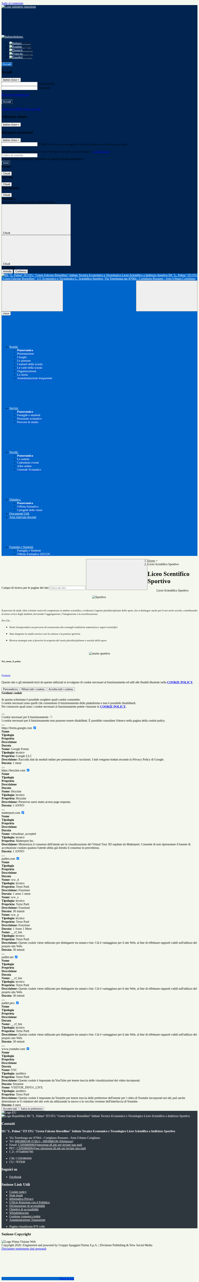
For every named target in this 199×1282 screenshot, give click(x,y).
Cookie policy (18, 1191)
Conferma (20, 271)
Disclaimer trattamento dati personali (24, 1248)
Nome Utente (46, 83)
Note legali (16, 1195)
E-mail (42, 144)
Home (151, 560)
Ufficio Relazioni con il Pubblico (29, 1202)
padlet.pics (8, 1003)
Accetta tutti (61, 689)
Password (44, 87)
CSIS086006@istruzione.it (50, 1144)
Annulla (7, 271)
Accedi (7, 64)
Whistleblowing (19, 1213)
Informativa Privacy (21, 1199)
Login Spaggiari (101, 151)
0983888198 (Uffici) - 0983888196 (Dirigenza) (44, 1141)
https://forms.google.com (17, 728)
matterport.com (11, 812)
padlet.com (9, 858)
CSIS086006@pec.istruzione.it (51, 1148)
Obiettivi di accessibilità (23, 1209)
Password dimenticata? (16, 94)
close (6, 313)
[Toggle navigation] (32, 295)
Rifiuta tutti (33, 689)
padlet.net (8, 957)
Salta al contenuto (12, 3)
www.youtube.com (14, 1049)
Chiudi (6, 173)
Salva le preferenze (32, 1108)
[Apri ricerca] (166, 295)
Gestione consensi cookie (24, 1216)
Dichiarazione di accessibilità (27, 1206)
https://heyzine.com (14, 770)
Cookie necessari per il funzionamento (25, 717)
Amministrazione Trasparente (27, 1220)
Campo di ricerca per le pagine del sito (25, 587)
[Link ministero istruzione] (19, 6)
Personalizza (10, 689)
